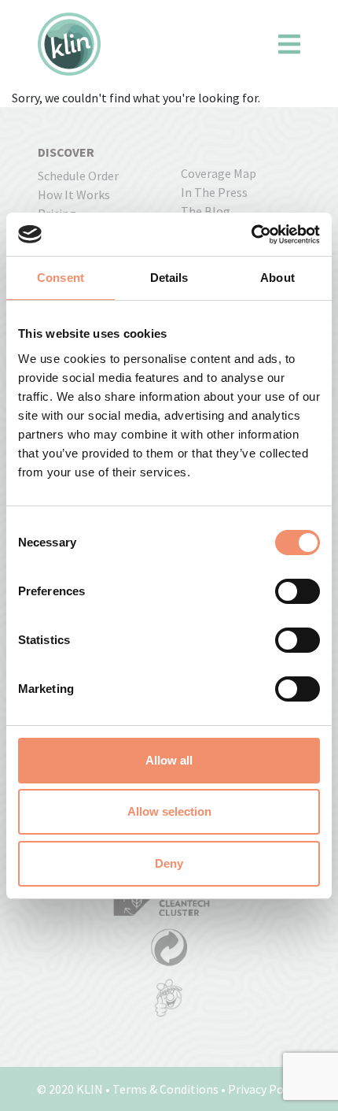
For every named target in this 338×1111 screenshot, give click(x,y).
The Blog (205, 211)
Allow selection (169, 811)
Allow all (169, 760)
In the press (214, 192)
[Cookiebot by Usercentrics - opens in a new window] (251, 234)
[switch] (297, 591)
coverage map (218, 173)
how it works (74, 194)
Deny (169, 863)
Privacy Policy (265, 1089)
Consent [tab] (60, 277)
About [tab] (277, 277)
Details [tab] (169, 277)
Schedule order (78, 175)
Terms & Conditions (165, 1089)
